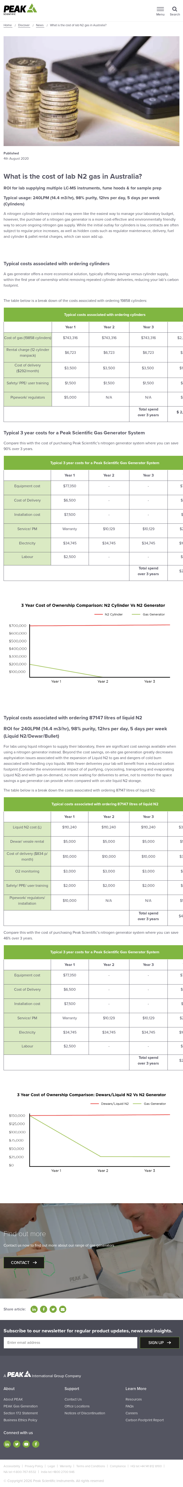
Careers (132, 1413)
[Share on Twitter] (53, 1309)
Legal (51, 1466)
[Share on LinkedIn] (34, 1309)
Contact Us (73, 1399)
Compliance (118, 1466)
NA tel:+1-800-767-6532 (20, 1472)
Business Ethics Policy (20, 1420)
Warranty (65, 1466)
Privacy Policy (34, 1466)
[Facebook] (35, 1444)
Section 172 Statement (21, 1413)
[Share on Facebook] (43, 1309)
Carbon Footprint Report (145, 1420)
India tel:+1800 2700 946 (58, 1472)
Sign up (156, 1342)
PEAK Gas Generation (21, 1406)
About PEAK (13, 1399)
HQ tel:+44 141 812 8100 (146, 1466)
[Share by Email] (62, 1309)
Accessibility (12, 1466)
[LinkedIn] (7, 1444)
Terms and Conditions (90, 1466)
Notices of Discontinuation (85, 1413)
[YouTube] (26, 1444)
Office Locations (77, 1406)
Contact (20, 1262)
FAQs (130, 1406)
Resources (134, 1399)
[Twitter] (16, 1444)
